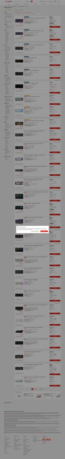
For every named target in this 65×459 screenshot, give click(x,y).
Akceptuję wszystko (44, 231)
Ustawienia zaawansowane (35, 231)
